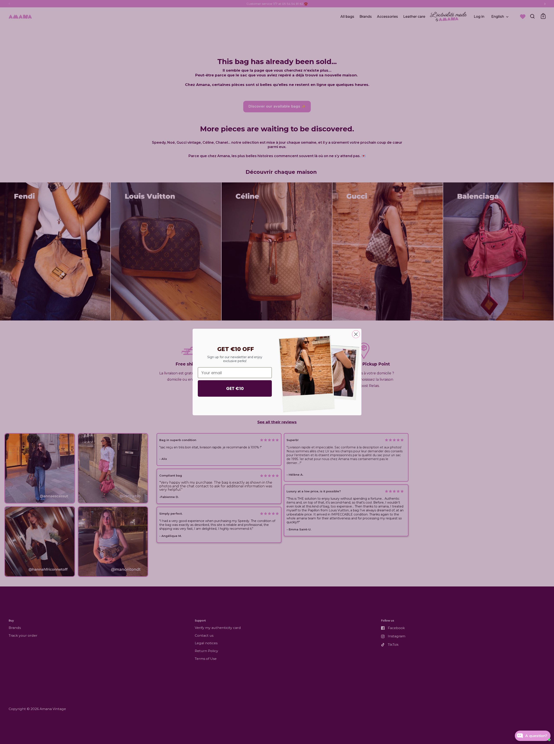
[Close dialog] (356, 334)
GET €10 (235, 388)
